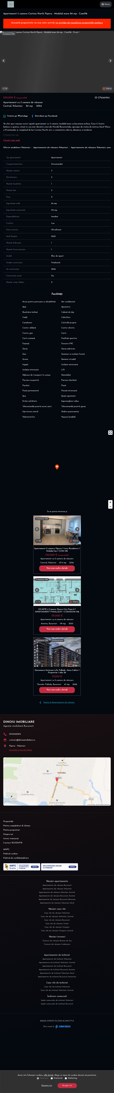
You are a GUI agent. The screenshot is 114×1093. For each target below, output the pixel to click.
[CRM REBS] (63, 1026)
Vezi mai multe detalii (57, 568)
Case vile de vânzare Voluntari (57, 913)
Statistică (58, 1078)
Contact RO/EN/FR (12, 843)
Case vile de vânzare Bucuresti (57, 920)
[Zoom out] (110, 506)
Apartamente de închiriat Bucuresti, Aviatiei (57, 970)
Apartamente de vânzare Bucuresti (57, 885)
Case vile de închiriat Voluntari (57, 987)
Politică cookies (10, 854)
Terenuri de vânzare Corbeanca (57, 944)
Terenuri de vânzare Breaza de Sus (57, 941)
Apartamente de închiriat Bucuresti (57, 966)
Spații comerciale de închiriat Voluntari (57, 1000)
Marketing (72, 1078)
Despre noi (8, 834)
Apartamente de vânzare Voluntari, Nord (57, 903)
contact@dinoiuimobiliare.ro (22, 740)
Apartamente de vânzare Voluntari (50, 148)
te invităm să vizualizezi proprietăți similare (79, 23)
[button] (3, 61)
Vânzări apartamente (57, 881)
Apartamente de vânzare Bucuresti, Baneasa (57, 899)
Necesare (44, 1078)
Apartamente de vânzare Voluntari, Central (57, 892)
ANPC (6, 849)
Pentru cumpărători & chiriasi (16, 826)
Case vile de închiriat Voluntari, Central (57, 990)
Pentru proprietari (11, 830)
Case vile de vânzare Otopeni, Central (57, 931)
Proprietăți (8, 821)
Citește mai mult (11, 140)
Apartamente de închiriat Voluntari (57, 959)
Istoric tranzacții (11, 838)
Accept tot (67, 1086)
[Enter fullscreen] (110, 432)
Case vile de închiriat (57, 983)
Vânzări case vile (57, 909)
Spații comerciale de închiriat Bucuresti (57, 1004)
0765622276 (15, 734)
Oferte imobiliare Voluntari (16, 148)
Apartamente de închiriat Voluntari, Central (57, 962)
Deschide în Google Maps (20, 750)
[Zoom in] (110, 502)
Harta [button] (108, 89)
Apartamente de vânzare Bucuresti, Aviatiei (57, 896)
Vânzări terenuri (57, 937)
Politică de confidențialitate (16, 858)
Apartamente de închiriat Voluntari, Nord (57, 973)
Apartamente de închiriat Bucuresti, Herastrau (57, 977)
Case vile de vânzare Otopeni (57, 927)
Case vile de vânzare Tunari (57, 924)
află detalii (48, 1075)
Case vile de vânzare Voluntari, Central (57, 916)
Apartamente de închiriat (57, 955)
